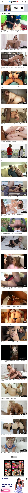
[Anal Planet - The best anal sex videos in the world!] (13, 2)
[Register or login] (26, 1)
